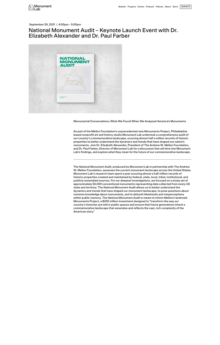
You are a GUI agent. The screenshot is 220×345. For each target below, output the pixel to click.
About (168, 7)
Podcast (150, 7)
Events (141, 7)
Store (175, 7)
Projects (132, 7)
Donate (185, 7)
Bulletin (122, 7)
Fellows (159, 7)
